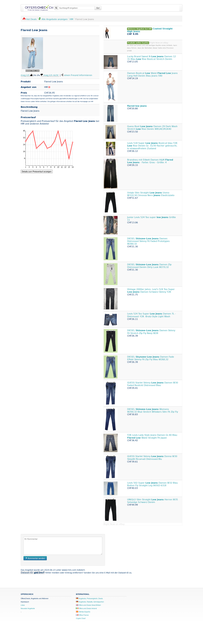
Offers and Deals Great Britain (89, 605)
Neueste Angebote (28, 608)
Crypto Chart (80, 618)
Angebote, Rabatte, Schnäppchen (91, 601)
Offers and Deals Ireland (87, 608)
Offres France (83, 615)
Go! (98, 7)
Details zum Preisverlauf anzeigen (37, 171)
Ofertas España (84, 611)
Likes (23, 605)
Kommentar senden (36, 558)
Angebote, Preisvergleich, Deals (90, 598)
